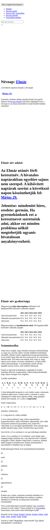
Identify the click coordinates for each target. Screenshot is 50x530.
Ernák (24, 517)
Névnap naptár (11, 11)
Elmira (13, 517)
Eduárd (22, 514)
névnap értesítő (16, 102)
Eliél (46, 514)
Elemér (34, 514)
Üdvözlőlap (40, 508)
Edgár (15, 514)
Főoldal (9, 9)
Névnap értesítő (12, 15)
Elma (8, 517)
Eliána (40, 514)
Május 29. (7, 93)
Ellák (3, 517)
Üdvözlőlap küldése (13, 18)
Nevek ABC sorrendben (15, 13)
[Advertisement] (25, 52)
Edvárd (28, 514)
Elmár (21, 82)
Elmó (19, 517)
